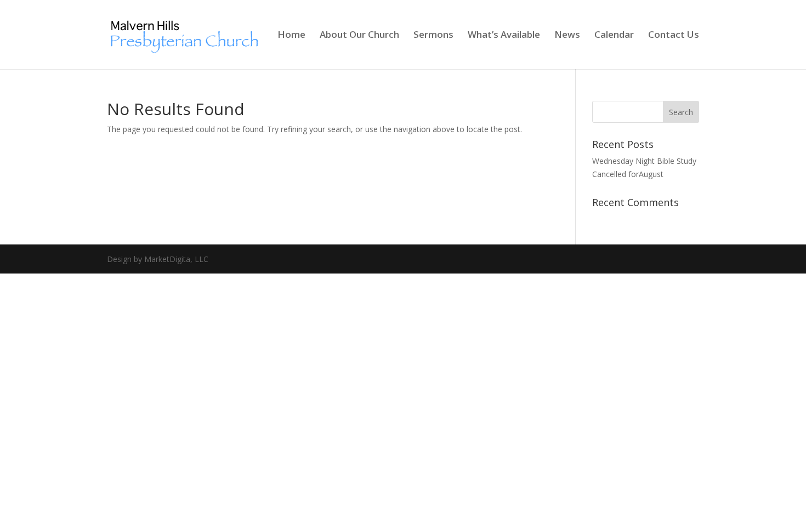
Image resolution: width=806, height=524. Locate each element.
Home (291, 36)
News (567, 36)
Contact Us (673, 36)
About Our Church (359, 36)
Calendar (614, 36)
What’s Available (504, 36)
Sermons (433, 36)
